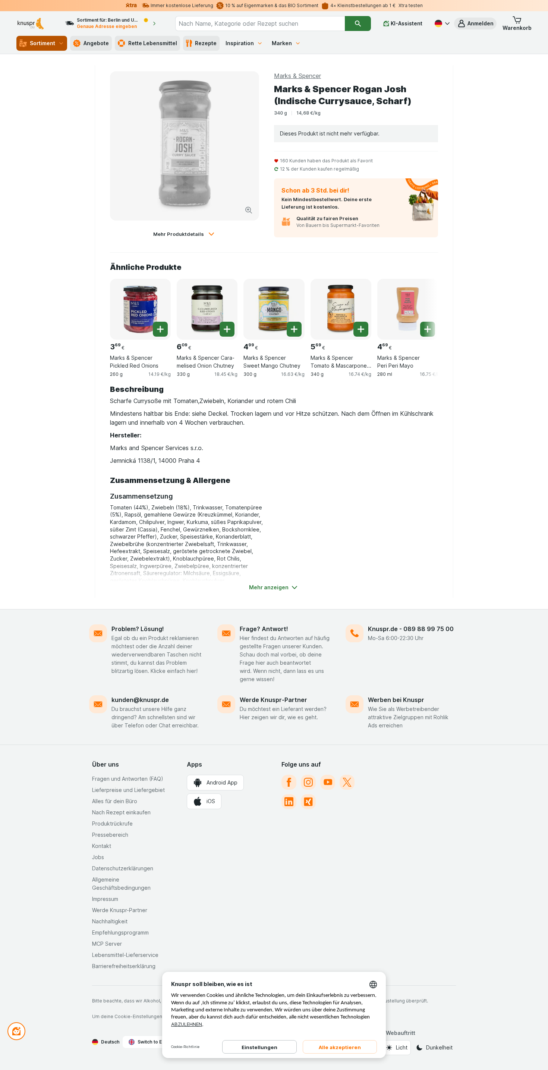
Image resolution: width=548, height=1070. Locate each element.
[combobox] (260, 23)
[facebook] (288, 782)
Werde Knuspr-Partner (273, 700)
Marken (282, 43)
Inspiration (240, 43)
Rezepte (206, 43)
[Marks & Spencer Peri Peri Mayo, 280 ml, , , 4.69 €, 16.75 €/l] (407, 309)
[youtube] (327, 782)
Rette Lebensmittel (152, 43)
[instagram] (308, 782)
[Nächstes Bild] (423, 306)
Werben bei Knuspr (396, 700)
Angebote (96, 43)
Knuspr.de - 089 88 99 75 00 (411, 629)
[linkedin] (288, 801)
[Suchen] (358, 23)
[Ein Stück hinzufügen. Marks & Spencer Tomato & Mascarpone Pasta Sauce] (360, 329)
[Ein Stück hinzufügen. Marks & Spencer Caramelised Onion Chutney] (227, 329)
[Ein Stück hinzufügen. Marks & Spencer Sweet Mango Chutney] (294, 329)
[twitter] (347, 782)
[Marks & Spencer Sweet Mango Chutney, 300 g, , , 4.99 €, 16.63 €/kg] (273, 309)
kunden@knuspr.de (140, 700)
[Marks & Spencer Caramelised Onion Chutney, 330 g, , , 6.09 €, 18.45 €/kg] (207, 309)
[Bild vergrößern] (249, 210)
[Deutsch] (441, 23)
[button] (475, 23)
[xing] (308, 801)
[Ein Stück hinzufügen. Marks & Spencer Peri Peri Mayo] (427, 329)
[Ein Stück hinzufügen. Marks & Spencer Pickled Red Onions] (160, 329)
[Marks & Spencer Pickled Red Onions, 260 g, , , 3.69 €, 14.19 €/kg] (140, 309)
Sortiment (42, 43)
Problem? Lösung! (137, 629)
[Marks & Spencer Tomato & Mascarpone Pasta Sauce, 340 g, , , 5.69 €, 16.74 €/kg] (341, 309)
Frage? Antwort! (264, 629)
